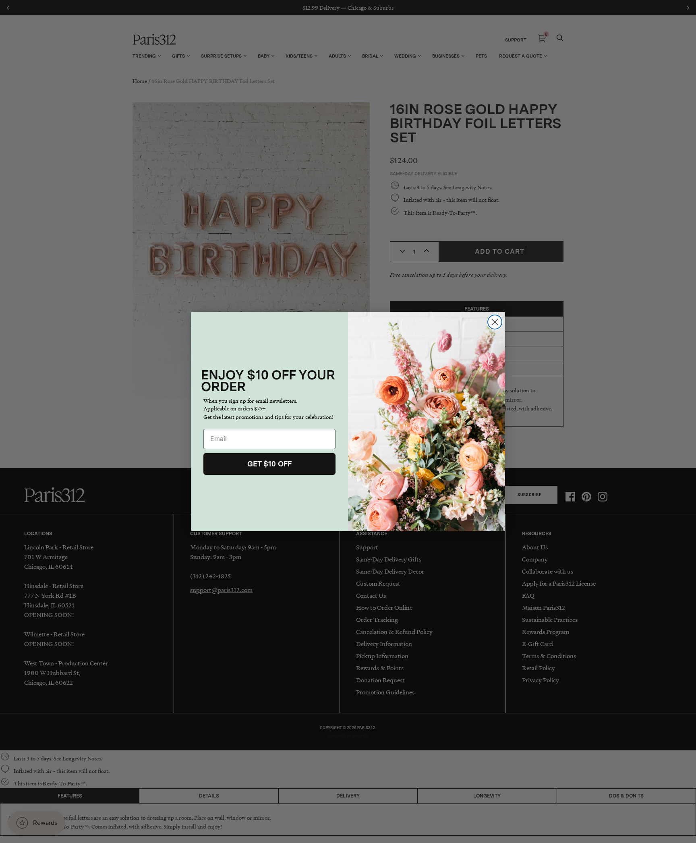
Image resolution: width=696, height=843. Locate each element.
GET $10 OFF (269, 464)
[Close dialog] (495, 322)
